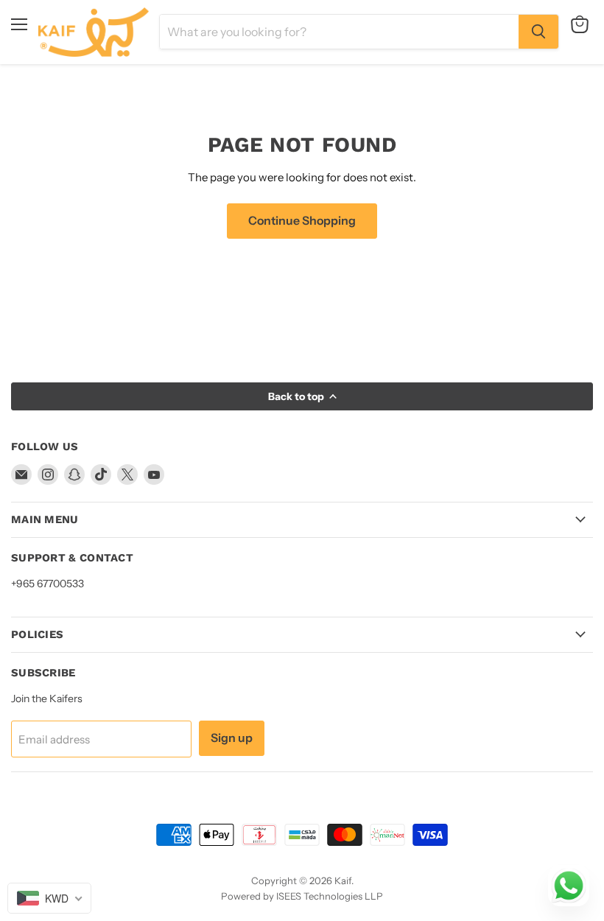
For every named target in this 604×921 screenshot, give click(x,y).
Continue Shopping (302, 221)
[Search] (538, 32)
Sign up (232, 738)
